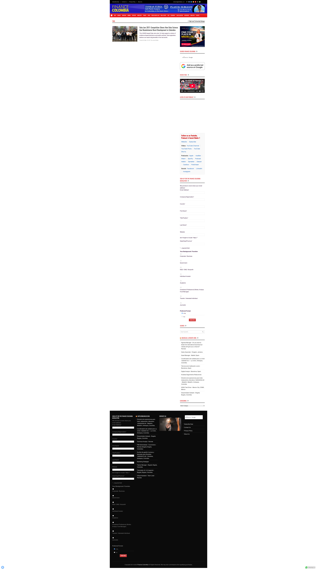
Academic (183, 283)
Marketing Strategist (143, 462)
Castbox (186, 164)
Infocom (124, 15)
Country (182, 204)
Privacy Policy (132, 1)
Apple (191, 155)
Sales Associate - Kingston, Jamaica (192, 352)
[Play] (182, 91)
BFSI (115, 15)
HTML (184, 313)
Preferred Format (185, 311)
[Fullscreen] (202, 91)
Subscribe (192, 142)
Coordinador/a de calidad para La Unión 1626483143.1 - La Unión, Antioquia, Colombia (193, 361)
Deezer (199, 161)
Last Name (183, 225)
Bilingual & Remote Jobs (189, 338)
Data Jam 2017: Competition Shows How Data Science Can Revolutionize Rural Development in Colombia (158, 28)
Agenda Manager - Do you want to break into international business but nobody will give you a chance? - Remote (191, 346)
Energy (119, 15)
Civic (149, 15)
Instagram (186, 171)
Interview (186, 15)
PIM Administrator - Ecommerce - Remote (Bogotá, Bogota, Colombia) (146, 447)
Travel (144, 15)
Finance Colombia (142, 565)
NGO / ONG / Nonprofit (186, 269)
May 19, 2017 (148, 40)
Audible (198, 155)
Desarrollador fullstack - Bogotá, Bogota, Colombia (190, 394)
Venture (134, 15)
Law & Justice (179, 15)
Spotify (190, 158)
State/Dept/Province (186, 241)
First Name (183, 211)
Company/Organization (187, 197)
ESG (168, 15)
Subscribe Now (115, 1)
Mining (129, 15)
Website (184, 142)
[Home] (111, 15)
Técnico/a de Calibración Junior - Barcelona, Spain (191, 367)
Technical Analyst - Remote (145, 441)
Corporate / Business (186, 256)
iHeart (183, 158)
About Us (140, 1)
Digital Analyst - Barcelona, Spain (191, 371)
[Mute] (200, 91)
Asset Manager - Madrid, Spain (190, 355)
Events (197, 15)
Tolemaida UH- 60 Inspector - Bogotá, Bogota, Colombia (145, 471)
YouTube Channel (193, 146)
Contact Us (124, 1)
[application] (192, 86)
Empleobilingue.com (144, 416)
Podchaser (195, 164)
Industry (139, 15)
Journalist (183, 305)
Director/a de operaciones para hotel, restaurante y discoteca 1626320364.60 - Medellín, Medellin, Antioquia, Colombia (192, 381)
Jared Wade (155, 40)
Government (183, 263)
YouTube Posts (186, 149)
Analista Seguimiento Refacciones (191, 375)
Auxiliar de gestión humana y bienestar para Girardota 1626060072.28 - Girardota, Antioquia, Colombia (145, 455)
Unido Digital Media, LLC (179, 1)
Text (184, 316)
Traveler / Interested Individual (189, 298)
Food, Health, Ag (155, 15)
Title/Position (184, 218)
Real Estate (163, 15)
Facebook (190, 168)
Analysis (192, 15)
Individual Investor (185, 276)
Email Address (184, 190)
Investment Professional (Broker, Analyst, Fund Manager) (192, 291)
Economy (173, 15)
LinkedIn (199, 168)
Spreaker (191, 161)
